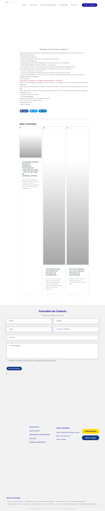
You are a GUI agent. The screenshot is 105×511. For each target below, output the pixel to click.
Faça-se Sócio (34, 431)
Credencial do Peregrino (39, 434)
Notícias (74, 5)
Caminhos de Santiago (48, 5)
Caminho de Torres (29, 501)
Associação (33, 5)
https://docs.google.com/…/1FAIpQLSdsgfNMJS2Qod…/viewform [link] (41, 80)
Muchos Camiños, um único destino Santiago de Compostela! (76, 272)
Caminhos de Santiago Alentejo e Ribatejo (45, 501)
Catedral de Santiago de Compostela (15, 501)
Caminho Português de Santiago (78, 501)
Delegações (64, 5)
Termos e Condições (37, 442)
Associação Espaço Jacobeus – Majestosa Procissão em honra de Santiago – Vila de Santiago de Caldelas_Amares (30, 169)
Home (24, 5)
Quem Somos (34, 427)
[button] (89, 5)
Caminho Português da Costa (62, 501)
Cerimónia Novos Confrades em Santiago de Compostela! (53, 272)
